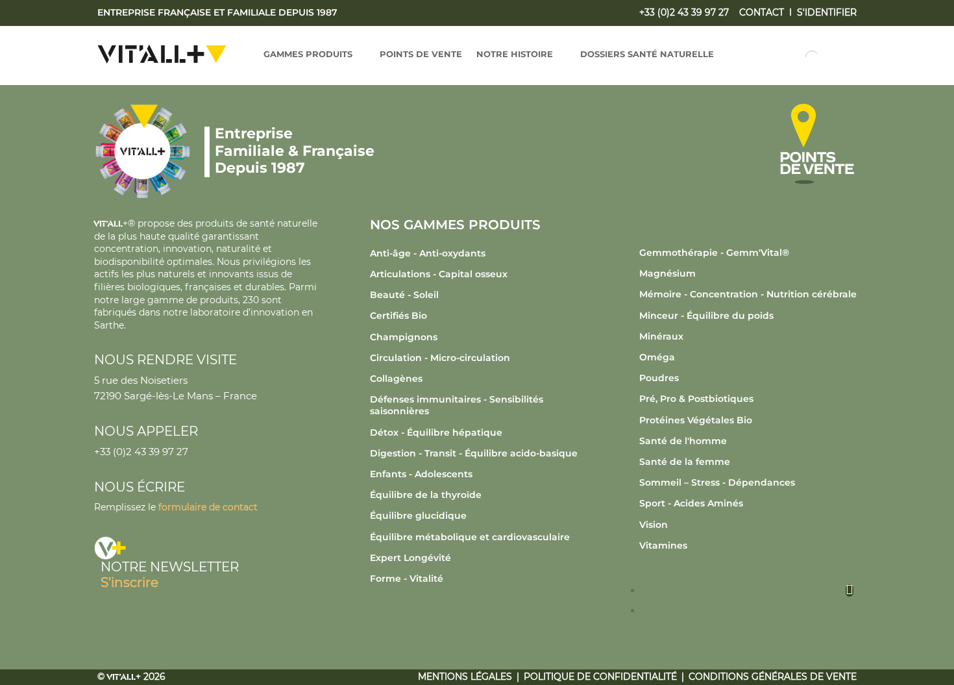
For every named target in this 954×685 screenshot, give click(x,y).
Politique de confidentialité (600, 676)
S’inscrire (129, 582)
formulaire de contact (208, 507)
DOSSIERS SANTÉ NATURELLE (647, 54)
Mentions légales (465, 676)
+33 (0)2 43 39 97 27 (684, 12)
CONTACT (761, 12)
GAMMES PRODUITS (307, 54)
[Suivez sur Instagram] (849, 590)
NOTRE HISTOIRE (514, 54)
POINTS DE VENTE (421, 54)
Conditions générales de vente (773, 676)
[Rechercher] (801, 57)
